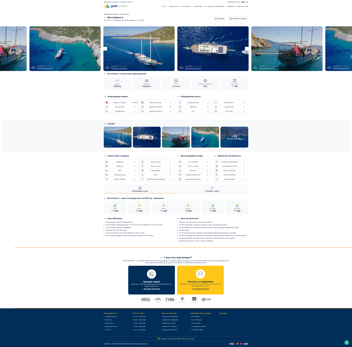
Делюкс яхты (109, 323)
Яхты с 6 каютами (139, 326)
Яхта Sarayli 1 (196, 316)
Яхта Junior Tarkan (197, 330)
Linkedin (192, 339)
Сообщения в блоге (233, 2)
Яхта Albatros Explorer (199, 326)
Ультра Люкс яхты (111, 326)
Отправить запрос (239, 18)
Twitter (183, 339)
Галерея (221, 18)
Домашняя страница (111, 14)
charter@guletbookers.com (200, 286)
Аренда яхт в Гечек (169, 323)
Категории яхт (186, 6)
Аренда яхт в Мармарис (170, 320)
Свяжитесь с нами (242, 6)
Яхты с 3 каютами (139, 316)
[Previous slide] (105, 49)
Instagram (164, 339)
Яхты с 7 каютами (139, 330)
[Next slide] (247, 49)
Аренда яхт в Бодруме (170, 316)
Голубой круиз (198, 6)
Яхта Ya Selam (196, 323)
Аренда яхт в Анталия (170, 330)
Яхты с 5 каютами (139, 323)
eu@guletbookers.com (151, 286)
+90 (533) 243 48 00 (151, 289)
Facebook (174, 339)
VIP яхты (108, 330)
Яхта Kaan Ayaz (197, 320)
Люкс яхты (108, 320)
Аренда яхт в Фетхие (170, 326)
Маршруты (231, 6)
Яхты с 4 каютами (139, 320)
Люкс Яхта (108, 20)
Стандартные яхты (111, 316)
